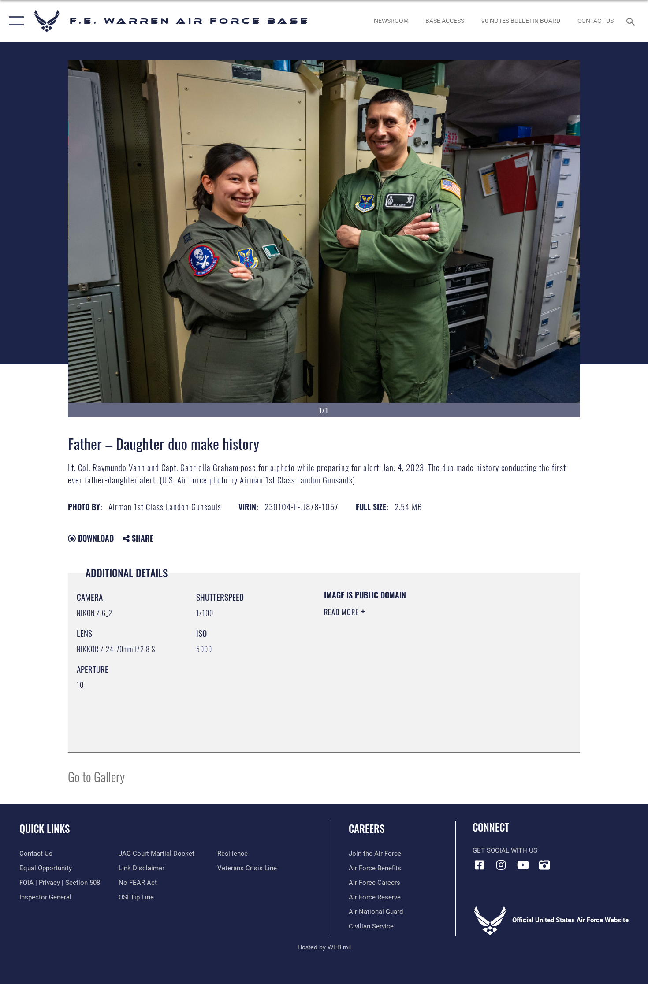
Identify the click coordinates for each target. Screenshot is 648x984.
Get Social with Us (505, 850)
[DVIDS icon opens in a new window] (544, 865)
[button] (14, 21)
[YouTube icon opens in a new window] (522, 865)
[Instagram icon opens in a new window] (501, 865)
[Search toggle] (632, 20)
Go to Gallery (96, 776)
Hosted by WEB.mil (324, 947)
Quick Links (44, 828)
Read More (342, 612)
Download (95, 538)
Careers (366, 828)
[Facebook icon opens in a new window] (479, 865)
